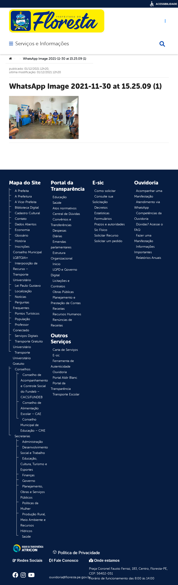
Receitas (59, 308)
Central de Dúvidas (66, 214)
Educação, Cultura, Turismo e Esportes (33, 464)
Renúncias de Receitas (61, 322)
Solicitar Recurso (106, 235)
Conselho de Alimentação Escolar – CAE (31, 408)
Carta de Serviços (65, 350)
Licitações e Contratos (60, 283)
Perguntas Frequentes (21, 305)
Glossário (21, 235)
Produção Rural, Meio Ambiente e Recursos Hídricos (33, 523)
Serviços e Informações (42, 43)
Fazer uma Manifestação (143, 238)
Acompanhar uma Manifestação (148, 193)
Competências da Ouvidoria (148, 215)
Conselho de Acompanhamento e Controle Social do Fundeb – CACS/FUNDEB (34, 386)
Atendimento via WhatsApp (147, 204)
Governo (28, 481)
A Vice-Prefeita (25, 202)
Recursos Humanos (67, 314)
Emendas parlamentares (61, 244)
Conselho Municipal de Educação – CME (32, 425)
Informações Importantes (144, 249)
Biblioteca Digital (27, 207)
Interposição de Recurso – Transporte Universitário (25, 272)
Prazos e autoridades (109, 224)
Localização (23, 291)
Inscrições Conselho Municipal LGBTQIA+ (27, 252)
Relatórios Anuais (148, 258)
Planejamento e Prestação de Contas (66, 300)
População (22, 319)
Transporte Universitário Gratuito (22, 358)
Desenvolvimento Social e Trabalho (34, 450)
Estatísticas (101, 213)
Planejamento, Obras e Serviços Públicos (32, 492)
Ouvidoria (60, 372)
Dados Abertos (25, 224)
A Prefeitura (23, 196)
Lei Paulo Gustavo (28, 285)
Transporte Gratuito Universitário (28, 344)
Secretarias (22, 436)
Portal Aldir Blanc (65, 377)
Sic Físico (100, 230)
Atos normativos (64, 208)
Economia (22, 230)
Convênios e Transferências (61, 222)
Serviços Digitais (26, 336)
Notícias (20, 297)
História (20, 241)
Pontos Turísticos (27, 313)
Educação (60, 197)
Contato (21, 218)
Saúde (26, 536)
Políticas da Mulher (29, 505)
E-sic (56, 355)
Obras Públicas (63, 292)
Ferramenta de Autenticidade (62, 363)
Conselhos (22, 369)
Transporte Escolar (66, 394)
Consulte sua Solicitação (102, 199)
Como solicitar (105, 191)
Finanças (28, 475)
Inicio (56, 264)
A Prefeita (22, 191)
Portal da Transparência (61, 386)
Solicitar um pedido (108, 241)
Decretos (101, 207)
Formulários (103, 218)
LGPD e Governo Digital (64, 272)
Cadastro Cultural (27, 213)
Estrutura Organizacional (61, 255)
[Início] (10, 58)
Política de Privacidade (78, 552)
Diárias (57, 236)
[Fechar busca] (162, 44)
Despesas (59, 230)
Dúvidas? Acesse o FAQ (148, 227)
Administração (32, 442)
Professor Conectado (21, 327)
